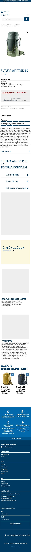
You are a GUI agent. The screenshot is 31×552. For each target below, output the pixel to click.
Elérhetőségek (5, 454)
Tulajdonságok (6, 151)
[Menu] (28, 14)
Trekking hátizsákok (21, 109)
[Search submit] (26, 19)
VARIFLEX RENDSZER (12, 181)
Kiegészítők (4, 471)
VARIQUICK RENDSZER (12, 175)
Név (2, 511)
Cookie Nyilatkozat (6, 498)
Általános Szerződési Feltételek (10, 494)
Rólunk (3, 457)
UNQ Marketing (15, 547)
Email (2, 517)
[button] (15, 152)
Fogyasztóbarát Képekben (8, 500)
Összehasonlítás (5, 486)
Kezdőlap (3, 24)
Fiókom (3, 481)
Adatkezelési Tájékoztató (8, 496)
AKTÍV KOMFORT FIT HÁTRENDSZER (16, 188)
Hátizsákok (10, 24)
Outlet (2, 473)
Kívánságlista (4, 484)
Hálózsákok (4, 467)
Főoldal (3, 464)
